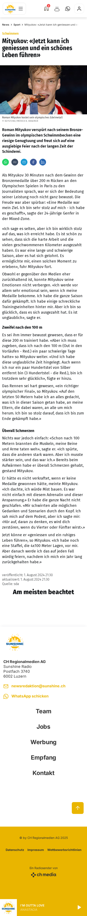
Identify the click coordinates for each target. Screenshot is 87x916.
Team (44, 711)
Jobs (43, 726)
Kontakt (43, 773)
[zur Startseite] (10, 9)
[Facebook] (33, 162)
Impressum (35, 850)
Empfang (43, 757)
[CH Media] (44, 874)
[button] (67, 8)
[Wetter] (57, 8)
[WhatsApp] (5, 162)
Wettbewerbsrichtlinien (64, 850)
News (5, 24)
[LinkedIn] (42, 162)
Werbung (43, 742)
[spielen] (79, 907)
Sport (17, 24)
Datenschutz (15, 850)
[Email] (24, 162)
